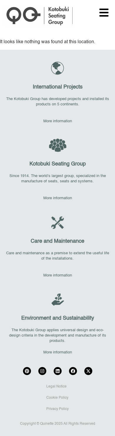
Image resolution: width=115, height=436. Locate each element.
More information (57, 121)
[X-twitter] (88, 371)
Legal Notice (56, 386)
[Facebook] (73, 371)
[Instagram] (42, 371)
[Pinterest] (27, 371)
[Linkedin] (58, 371)
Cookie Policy (57, 398)
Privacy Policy (57, 409)
